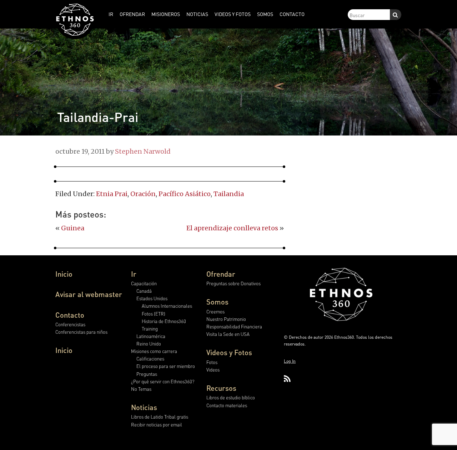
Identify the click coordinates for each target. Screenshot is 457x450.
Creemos (215, 311)
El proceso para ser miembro (165, 366)
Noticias (144, 407)
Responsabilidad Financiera (234, 326)
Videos (213, 370)
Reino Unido (148, 344)
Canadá (144, 291)
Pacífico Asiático (185, 194)
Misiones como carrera (154, 351)
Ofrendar (220, 273)
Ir (133, 273)
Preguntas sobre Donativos (233, 283)
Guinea (72, 228)
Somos (217, 301)
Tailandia (229, 194)
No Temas (141, 389)
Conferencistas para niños (81, 332)
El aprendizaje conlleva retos (232, 228)
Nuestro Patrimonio (226, 319)
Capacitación (144, 283)
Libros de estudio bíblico (230, 397)
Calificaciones (150, 359)
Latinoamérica (150, 336)
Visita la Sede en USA (228, 334)
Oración (143, 194)
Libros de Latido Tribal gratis (159, 417)
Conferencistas (70, 324)
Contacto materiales (226, 405)
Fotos (211, 362)
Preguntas (146, 374)
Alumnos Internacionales (167, 306)
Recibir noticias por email (156, 424)
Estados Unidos (151, 298)
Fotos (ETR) (153, 314)
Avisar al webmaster (88, 294)
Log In (290, 361)
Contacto (69, 314)
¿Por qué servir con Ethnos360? (162, 381)
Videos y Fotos (229, 352)
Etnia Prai (111, 194)
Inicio (63, 273)
